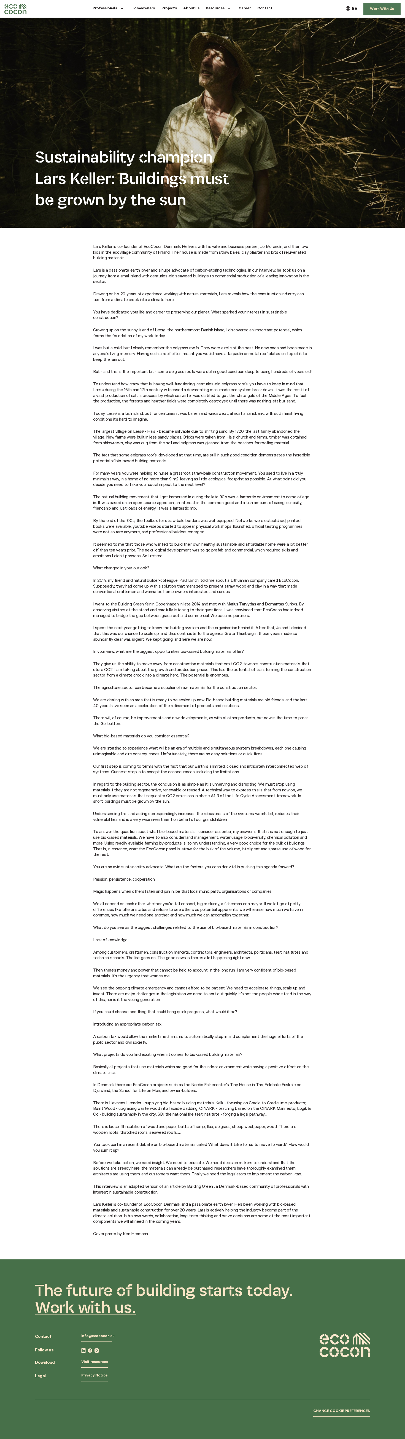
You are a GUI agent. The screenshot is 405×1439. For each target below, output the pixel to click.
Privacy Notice (94, 1376)
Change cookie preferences (341, 1411)
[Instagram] (96, 1350)
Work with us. (85, 1307)
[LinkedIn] (83, 1350)
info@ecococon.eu (97, 1336)
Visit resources (94, 1362)
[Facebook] (90, 1350)
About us (191, 9)
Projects (169, 9)
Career (245, 9)
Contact (264, 9)
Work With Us (382, 9)
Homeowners (143, 9)
